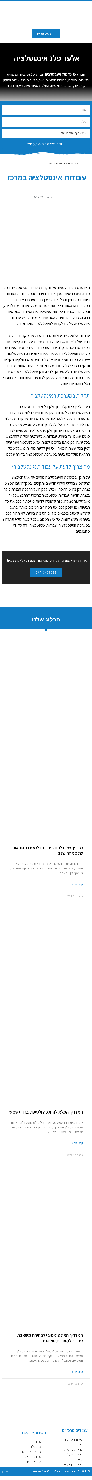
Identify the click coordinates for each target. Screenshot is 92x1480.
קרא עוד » (77, 884)
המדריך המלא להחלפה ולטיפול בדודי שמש (46, 1112)
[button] (16, 14)
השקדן (6, 1471)
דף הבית (84, 163)
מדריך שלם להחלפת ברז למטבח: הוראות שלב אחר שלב (47, 850)
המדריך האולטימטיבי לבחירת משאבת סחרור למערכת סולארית (50, 1338)
